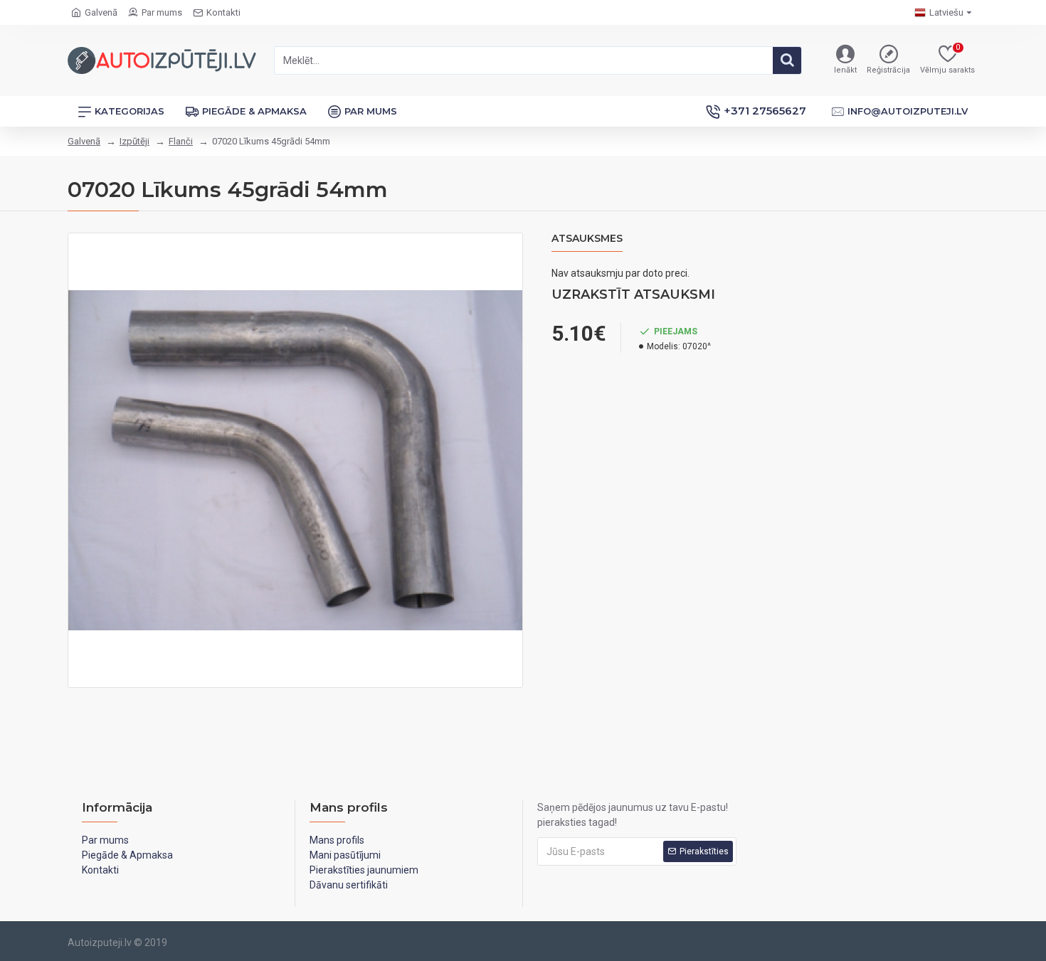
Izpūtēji (134, 141)
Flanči (181, 141)
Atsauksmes (587, 239)
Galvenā (84, 141)
